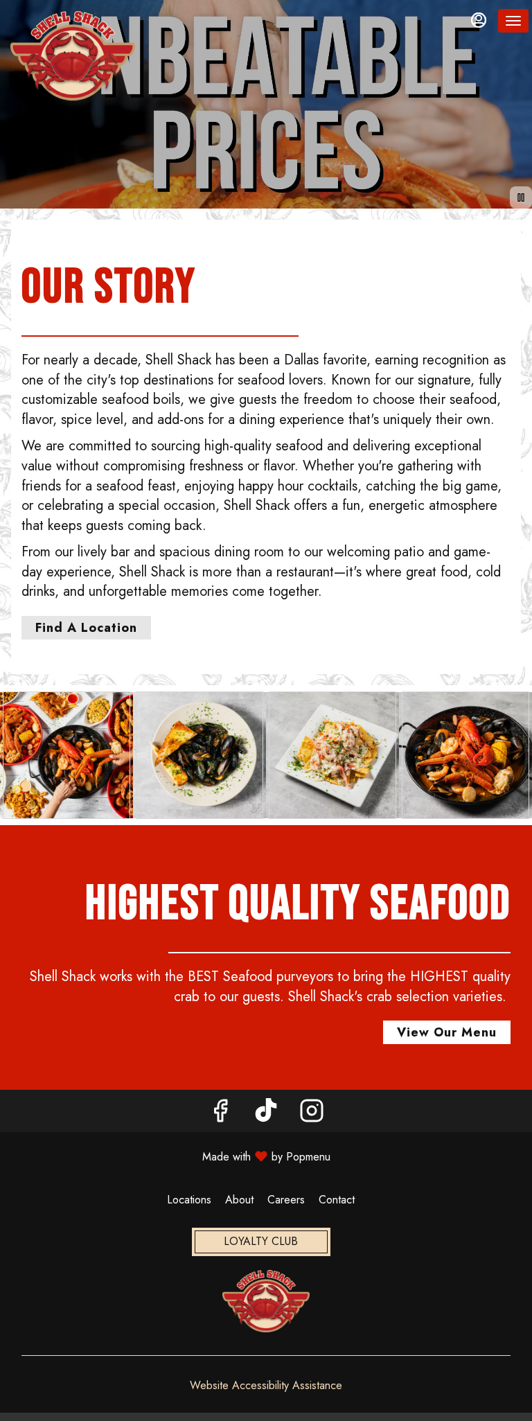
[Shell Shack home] (72, 55)
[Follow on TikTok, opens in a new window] (266, 1114)
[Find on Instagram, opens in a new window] (311, 1114)
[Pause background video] (521, 197)
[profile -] (478, 20)
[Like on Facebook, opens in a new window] (220, 1114)
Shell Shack (266, 1301)
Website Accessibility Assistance (266, 1385)
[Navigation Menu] (513, 21)
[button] (66, 755)
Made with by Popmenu (170, 1156)
